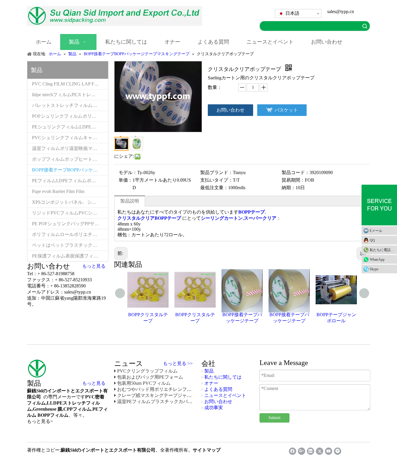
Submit (274, 418)
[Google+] (301, 451)
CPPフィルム (77, 409)
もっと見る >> (178, 363)
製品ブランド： (216, 172)
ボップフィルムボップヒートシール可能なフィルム (70, 159)
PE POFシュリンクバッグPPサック (68, 223)
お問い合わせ (230, 110)
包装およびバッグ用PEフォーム (150, 377)
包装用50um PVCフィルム (144, 383)
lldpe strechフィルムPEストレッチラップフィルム (70, 94)
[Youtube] (328, 451)
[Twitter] (319, 451)
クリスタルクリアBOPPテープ (149, 218)
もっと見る (93, 266)
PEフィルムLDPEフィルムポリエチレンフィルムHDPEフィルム (70, 180)
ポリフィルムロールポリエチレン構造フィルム (70, 234)
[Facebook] (292, 451)
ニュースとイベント (225, 395)
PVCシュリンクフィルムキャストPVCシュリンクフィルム (70, 137)
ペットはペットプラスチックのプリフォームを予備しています (70, 245)
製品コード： (296, 172)
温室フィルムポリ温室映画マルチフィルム (70, 148)
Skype (374, 269)
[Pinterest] (337, 451)
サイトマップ (207, 450)
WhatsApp (377, 259)
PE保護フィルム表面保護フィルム (67, 255)
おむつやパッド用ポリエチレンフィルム (159, 389)
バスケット (286, 110)
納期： (289, 187)
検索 (365, 26)
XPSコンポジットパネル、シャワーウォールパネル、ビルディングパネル (70, 202)
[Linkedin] (310, 451)
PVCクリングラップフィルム (147, 370)
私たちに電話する (383, 250)
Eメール (376, 231)
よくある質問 (218, 389)
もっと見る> (40, 421)
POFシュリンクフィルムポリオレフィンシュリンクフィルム (70, 116)
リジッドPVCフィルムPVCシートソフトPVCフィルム (70, 212)
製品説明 (129, 200)
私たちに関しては (223, 377)
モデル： (128, 172)
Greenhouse (44, 409)
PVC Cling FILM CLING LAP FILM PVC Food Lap (70, 83)
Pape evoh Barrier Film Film (58, 191)
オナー (211, 383)
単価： (126, 180)
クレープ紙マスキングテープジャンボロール (163, 395)
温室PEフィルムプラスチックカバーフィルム (164, 401)
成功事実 (213, 407)
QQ (372, 240)
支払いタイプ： (216, 180)
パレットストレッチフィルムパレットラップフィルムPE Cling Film (70, 105)
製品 (209, 370)
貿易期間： (293, 180)
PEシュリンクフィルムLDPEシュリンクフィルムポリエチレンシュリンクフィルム (70, 126)
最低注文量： (214, 187)
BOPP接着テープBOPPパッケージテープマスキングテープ (70, 169)
